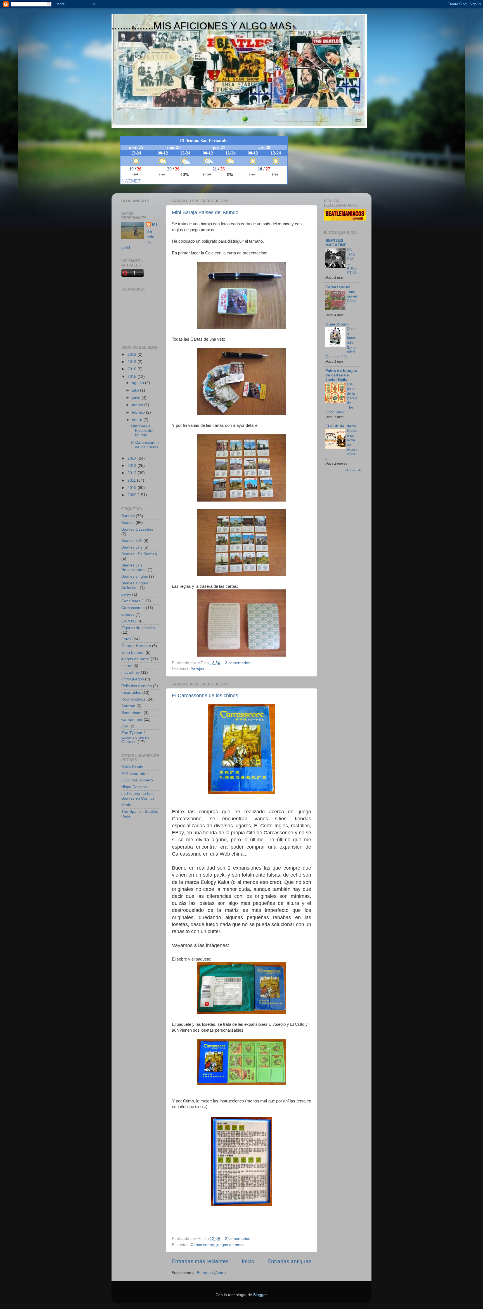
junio (136, 397)
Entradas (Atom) (211, 1273)
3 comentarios (237, 663)
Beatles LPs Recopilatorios (133, 567)
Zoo (124, 726)
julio (136, 390)
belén (126, 594)
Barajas (197, 669)
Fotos (126, 639)
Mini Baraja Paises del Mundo (205, 212)
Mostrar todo (353, 470)
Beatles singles (134, 576)
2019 (132, 354)
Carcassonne (202, 1245)
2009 (132, 495)
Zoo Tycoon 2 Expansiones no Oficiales (135, 737)
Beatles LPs (131, 547)
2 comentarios (237, 1239)
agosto (138, 383)
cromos (127, 614)
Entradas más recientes (200, 1261)
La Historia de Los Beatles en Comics (137, 796)
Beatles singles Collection (134, 585)
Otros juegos (132, 679)
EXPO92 (128, 621)
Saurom (128, 706)
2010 (132, 488)
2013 (132, 465)
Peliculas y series (136, 686)
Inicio (248, 1261)
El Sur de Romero (137, 780)
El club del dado (340, 426)
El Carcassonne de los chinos (205, 695)
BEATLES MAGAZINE (335, 242)
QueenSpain (337, 324)
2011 (132, 480)
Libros (126, 666)
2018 (132, 362)
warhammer (132, 719)
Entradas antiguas (289, 1261)
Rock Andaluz (133, 699)
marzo (138, 405)
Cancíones (130, 601)
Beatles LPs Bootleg (139, 554)
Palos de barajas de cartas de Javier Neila (341, 375)
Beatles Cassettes (137, 529)
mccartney (130, 672)
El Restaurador (134, 774)
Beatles (127, 523)
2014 (132, 458)
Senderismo (132, 713)
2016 (132, 369)
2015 (132, 376)
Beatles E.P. (131, 540)
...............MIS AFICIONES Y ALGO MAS (202, 26)
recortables (131, 692)
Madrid (127, 805)
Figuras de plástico (138, 628)
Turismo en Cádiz (352, 296)
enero (137, 420)
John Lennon (133, 652)
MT (155, 224)
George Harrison (136, 646)
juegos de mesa (230, 1245)
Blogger (260, 1295)
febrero (139, 412)
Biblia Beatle (132, 767)
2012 (132, 473)
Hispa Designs (134, 787)
